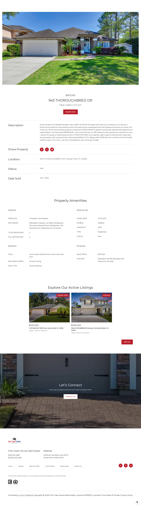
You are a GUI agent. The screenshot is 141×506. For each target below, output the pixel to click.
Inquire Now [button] (70, 112)
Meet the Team (34, 466)
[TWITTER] (120, 465)
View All (127, 342)
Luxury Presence (26, 495)
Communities (49, 466)
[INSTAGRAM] (131, 465)
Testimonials (64, 466)
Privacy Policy (127, 495)
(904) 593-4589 (14, 455)
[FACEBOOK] (126, 465)
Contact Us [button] (70, 396)
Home (10, 466)
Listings (20, 466)
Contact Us (78, 466)
